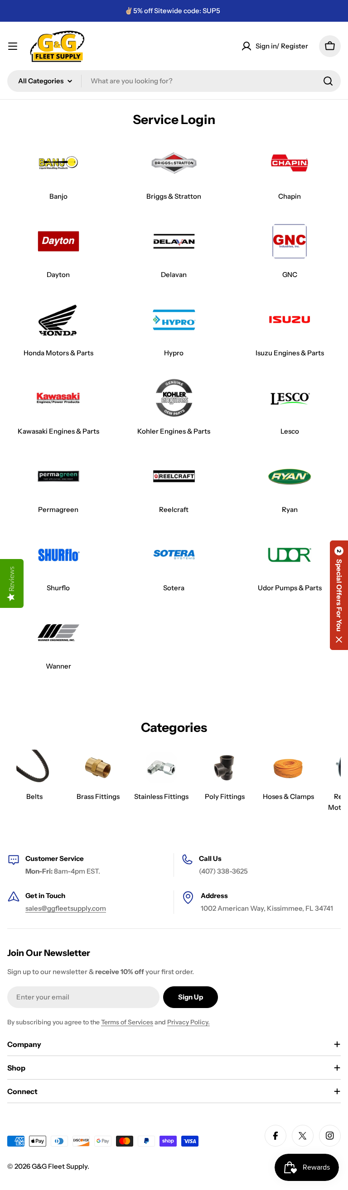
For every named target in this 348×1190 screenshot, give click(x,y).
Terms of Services (127, 1022)
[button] (339, 595)
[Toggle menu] (12, 46)
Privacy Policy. (188, 1022)
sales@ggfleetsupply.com (65, 908)
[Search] (328, 81)
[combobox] (174, 81)
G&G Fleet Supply (59, 1166)
